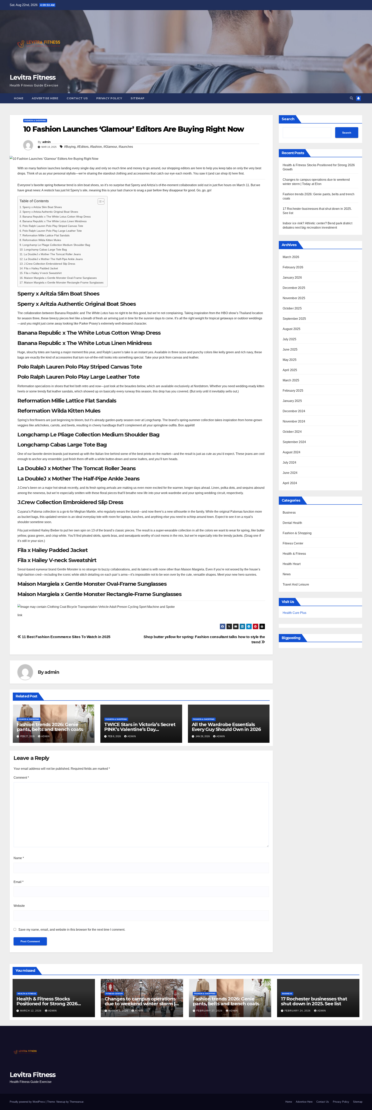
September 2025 (294, 318)
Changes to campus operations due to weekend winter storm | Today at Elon (140, 1003)
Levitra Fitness (33, 77)
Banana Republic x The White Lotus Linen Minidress (54, 221)
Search (288, 119)
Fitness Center (293, 543)
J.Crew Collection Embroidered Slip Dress (49, 263)
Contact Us (77, 98)
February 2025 (293, 390)
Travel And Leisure (296, 584)
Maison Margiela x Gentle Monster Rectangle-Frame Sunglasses (63, 282)
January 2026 (292, 277)
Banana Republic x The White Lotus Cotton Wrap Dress (56, 216)
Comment (21, 777)
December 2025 (294, 287)
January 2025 (292, 401)
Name (19, 858)
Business (289, 512)
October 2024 (292, 431)
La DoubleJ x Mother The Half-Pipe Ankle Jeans (53, 259)
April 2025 (290, 370)
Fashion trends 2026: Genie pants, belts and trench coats (50, 727)
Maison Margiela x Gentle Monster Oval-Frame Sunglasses (60, 277)
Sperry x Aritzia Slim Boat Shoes (42, 207)
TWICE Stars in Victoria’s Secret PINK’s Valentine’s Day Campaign (139, 729)
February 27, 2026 (209, 1010)
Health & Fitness (294, 553)
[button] (351, 98)
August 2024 (292, 452)
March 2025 (291, 380)
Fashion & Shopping (35, 120)
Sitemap (138, 98)
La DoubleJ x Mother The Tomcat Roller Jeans (52, 254)
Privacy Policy (109, 98)
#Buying (70, 146)
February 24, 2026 (298, 1010)
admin (46, 142)
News (287, 574)
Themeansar (76, 1101)
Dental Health (292, 522)
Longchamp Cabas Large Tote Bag (45, 249)
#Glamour (110, 146)
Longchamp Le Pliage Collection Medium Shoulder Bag (56, 244)
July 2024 (289, 462)
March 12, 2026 (31, 1010)
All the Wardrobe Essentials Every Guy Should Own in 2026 (226, 727)
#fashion (96, 146)
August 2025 (292, 329)
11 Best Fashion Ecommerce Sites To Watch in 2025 (65, 637)
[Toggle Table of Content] (99, 201)
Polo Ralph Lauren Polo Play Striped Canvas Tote (52, 225)
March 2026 (291, 257)
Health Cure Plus (294, 612)
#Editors (83, 146)
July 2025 (289, 339)
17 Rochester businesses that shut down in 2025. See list (314, 1001)
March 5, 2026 (118, 1010)
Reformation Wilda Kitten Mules (41, 240)
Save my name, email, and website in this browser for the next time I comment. (71, 929)
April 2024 (290, 483)
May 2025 (290, 359)
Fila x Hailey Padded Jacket (41, 268)
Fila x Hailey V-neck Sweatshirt (43, 273)
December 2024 (294, 411)
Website (19, 905)
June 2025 (290, 349)
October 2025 (292, 308)
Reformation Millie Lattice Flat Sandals (46, 235)
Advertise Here (45, 98)
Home (18, 98)
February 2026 (293, 267)
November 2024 (294, 421)
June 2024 (290, 472)
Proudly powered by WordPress (28, 1101)
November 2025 (294, 298)
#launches (126, 146)
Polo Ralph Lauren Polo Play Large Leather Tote (52, 230)
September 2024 (294, 442)
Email (18, 882)
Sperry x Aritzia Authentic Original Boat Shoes (50, 211)
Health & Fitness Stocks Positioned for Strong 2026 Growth (46, 1003)
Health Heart (292, 564)
